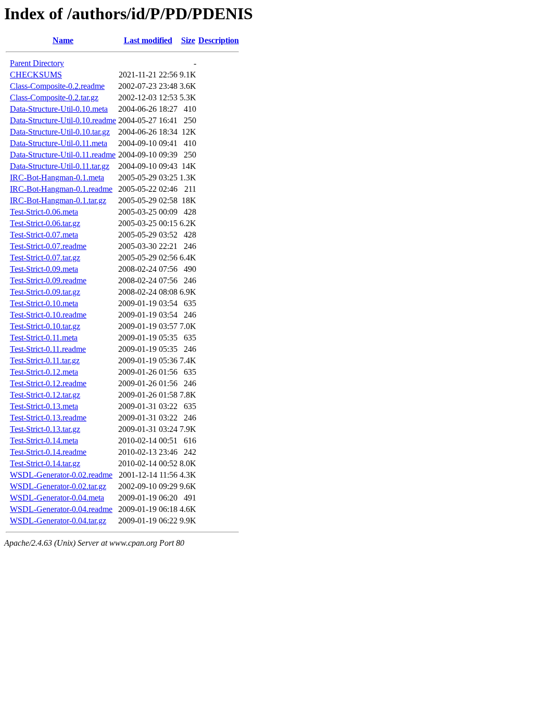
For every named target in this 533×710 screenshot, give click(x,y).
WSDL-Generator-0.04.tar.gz (58, 520)
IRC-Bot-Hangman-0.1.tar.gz (58, 200)
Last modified (148, 40)
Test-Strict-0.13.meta (44, 406)
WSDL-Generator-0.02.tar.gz (58, 486)
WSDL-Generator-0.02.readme (61, 474)
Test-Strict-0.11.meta (44, 337)
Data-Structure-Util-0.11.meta (58, 143)
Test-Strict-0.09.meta (44, 269)
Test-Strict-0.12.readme (48, 383)
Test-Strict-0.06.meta (44, 211)
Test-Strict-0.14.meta (44, 440)
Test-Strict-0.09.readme (48, 280)
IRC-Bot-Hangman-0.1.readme (61, 189)
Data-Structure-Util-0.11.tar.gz (59, 166)
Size (188, 40)
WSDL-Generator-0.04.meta (57, 497)
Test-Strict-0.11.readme (48, 349)
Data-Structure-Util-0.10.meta (59, 108)
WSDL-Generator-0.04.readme (61, 509)
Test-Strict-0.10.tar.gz (45, 326)
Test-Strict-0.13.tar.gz (45, 429)
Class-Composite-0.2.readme (57, 86)
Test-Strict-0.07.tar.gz (45, 257)
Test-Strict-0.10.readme (48, 314)
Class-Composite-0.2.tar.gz (54, 97)
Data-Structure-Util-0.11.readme (63, 154)
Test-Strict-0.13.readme (48, 417)
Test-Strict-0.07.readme (48, 246)
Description (218, 40)
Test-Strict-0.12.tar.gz (45, 394)
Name (63, 40)
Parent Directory (37, 63)
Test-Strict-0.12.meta (44, 371)
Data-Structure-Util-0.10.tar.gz (60, 131)
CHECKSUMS (36, 74)
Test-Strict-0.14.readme (48, 452)
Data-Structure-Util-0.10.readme (63, 120)
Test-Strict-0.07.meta (44, 234)
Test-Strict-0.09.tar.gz (45, 291)
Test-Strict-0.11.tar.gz (45, 360)
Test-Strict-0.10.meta (44, 303)
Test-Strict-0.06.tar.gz (45, 223)
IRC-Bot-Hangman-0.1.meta (57, 177)
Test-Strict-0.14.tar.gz (45, 463)
